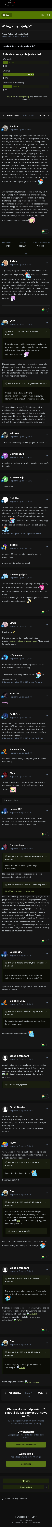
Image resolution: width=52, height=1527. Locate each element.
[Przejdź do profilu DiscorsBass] (5, 847)
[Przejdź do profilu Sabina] (5, 128)
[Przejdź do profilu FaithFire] (5, 716)
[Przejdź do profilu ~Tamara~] (5, 657)
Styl (34, 1517)
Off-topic (24, 36)
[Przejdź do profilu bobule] (5, 547)
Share (27, 1481)
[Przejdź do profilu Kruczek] (5, 695)
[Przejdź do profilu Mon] (5, 775)
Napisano (20, 130)
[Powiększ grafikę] (41, 181)
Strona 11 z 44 (29, 115)
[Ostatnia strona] (48, 115)
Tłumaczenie (21, 1517)
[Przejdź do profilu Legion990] (5, 811)
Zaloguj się (10, 97)
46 (5, 66)
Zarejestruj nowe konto (26, 1444)
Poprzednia (13, 115)
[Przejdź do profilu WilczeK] (5, 435)
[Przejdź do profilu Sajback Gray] (5, 751)
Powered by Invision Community (26, 1523)
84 (5, 90)
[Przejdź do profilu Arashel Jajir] (5, 479)
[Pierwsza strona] (4, 115)
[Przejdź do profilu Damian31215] (5, 456)
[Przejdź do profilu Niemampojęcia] (5, 576)
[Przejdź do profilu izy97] (5, 1144)
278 (6, 78)
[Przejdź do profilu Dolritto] (5, 500)
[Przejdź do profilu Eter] (5, 322)
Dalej (42, 115)
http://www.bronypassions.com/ (23, 641)
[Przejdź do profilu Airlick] (5, 263)
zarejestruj (24, 97)
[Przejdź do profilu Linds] (5, 624)
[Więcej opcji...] (47, 128)
